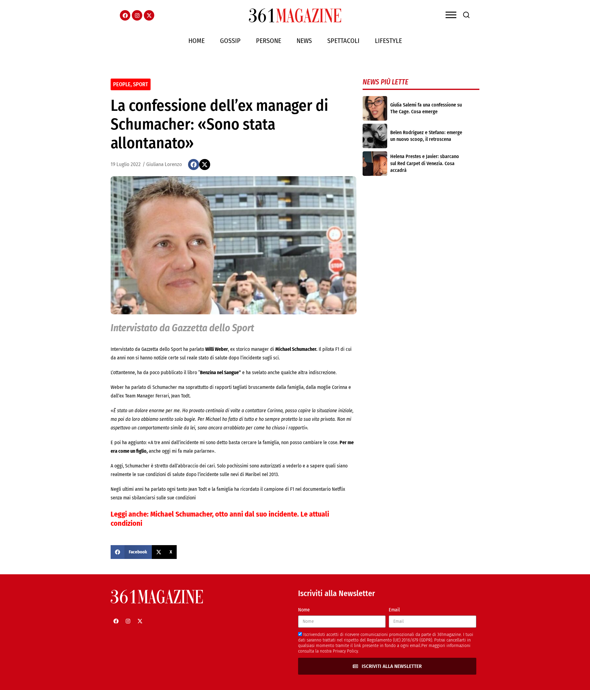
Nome (304, 610)
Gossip (230, 41)
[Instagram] (137, 15)
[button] (193, 164)
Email (394, 610)
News (304, 41)
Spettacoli (343, 41)
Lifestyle (388, 41)
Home (196, 41)
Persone (268, 41)
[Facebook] (125, 15)
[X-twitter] (149, 15)
